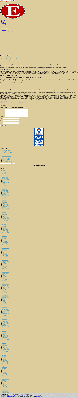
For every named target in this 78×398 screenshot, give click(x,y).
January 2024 (5, 204)
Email (1, 120)
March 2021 (4, 241)
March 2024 (4, 202)
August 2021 (4, 236)
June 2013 (4, 343)
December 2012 (5, 349)
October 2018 (5, 273)
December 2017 (5, 284)
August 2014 (4, 327)
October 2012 (5, 351)
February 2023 (5, 216)
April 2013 (4, 345)
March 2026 (4, 176)
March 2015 (4, 320)
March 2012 (4, 359)
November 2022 (5, 219)
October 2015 (5, 312)
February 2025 (5, 190)
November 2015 (5, 311)
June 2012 (4, 356)
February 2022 (5, 229)
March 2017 (4, 293)
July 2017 (4, 289)
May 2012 (4, 357)
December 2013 (5, 336)
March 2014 (4, 333)
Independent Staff (4, 58)
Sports (3, 25)
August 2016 (4, 301)
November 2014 (5, 324)
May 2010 (4, 383)
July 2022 (4, 224)
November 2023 (5, 206)
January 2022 (5, 230)
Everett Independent (4, 1)
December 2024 (5, 192)
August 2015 (4, 314)
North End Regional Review (7, 159)
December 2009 (5, 388)
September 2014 (5, 326)
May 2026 (4, 173)
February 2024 (5, 203)
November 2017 (5, 285)
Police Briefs (4, 24)
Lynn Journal (4, 157)
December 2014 (5, 323)
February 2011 (5, 373)
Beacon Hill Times (6, 150)
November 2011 (5, 363)
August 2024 (4, 196)
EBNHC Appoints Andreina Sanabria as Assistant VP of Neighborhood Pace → (15, 102)
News (3, 22)
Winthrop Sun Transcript (7, 161)
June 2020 (4, 251)
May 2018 (4, 278)
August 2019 (4, 262)
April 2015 (4, 319)
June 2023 (4, 212)
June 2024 (4, 198)
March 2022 (4, 228)
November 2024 (5, 193)
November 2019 (5, 259)
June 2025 (4, 185)
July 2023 (4, 210)
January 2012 (5, 361)
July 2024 (4, 197)
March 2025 (4, 189)
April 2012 (4, 358)
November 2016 (5, 298)
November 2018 (5, 272)
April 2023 (4, 214)
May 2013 (4, 344)
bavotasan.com (39, 396)
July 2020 (4, 250)
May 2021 (4, 239)
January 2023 (5, 217)
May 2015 (4, 317)
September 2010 (5, 379)
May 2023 (4, 213)
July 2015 (4, 315)
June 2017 (4, 290)
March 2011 (4, 372)
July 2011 (4, 368)
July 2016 (4, 302)
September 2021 (5, 234)
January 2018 (5, 283)
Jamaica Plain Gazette (6, 156)
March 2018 (4, 280)
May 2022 (4, 226)
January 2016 (5, 309)
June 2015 (4, 316)
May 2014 (4, 331)
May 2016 (4, 304)
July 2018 (4, 276)
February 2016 (5, 308)
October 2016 (5, 299)
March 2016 (4, 307)
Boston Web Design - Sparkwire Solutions (19, 395)
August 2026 (4, 170)
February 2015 (5, 321)
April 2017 (4, 292)
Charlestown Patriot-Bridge (7, 152)
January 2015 (5, 322)
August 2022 (4, 222)
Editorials (4, 21)
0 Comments (17, 58)
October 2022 (5, 220)
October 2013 (5, 338)
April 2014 (4, 332)
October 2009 (5, 391)
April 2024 (4, 201)
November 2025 (5, 180)
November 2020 (5, 245)
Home (3, 20)
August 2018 (4, 275)
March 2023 (4, 215)
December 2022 (5, 218)
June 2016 (4, 303)
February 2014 (5, 334)
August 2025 (4, 183)
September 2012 (5, 352)
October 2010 (5, 378)
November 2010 (5, 376)
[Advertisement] (39, 42)
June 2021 (4, 238)
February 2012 (5, 360)
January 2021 (5, 243)
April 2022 (4, 227)
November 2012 (5, 350)
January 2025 (5, 191)
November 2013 (5, 337)
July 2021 (4, 237)
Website (1, 123)
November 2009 (5, 390)
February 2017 (5, 295)
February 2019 (5, 268)
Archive (4, 26)
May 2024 (4, 200)
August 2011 (4, 367)
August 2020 (4, 249)
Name (1, 118)
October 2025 (5, 181)
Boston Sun (4, 151)
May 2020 (4, 252)
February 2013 (5, 347)
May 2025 (4, 186)
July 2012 (4, 355)
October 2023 (5, 207)
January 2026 (5, 178)
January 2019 (5, 269)
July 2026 (4, 171)
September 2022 (5, 221)
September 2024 (5, 195)
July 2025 (4, 184)
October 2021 (5, 233)
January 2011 (5, 374)
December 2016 (5, 297)
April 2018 (4, 279)
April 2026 (4, 174)
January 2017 (5, 296)
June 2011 (4, 369)
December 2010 (5, 375)
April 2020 (4, 253)
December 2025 (5, 179)
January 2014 (5, 335)
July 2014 (4, 328)
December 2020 (5, 244)
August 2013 (4, 340)
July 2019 (4, 263)
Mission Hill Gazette (6, 158)
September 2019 (5, 261)
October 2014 (5, 325)
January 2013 (5, 348)
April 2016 (4, 305)
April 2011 (4, 371)
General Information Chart (7, 31)
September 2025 (5, 182)
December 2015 (5, 310)
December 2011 (5, 362)
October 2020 (5, 246)
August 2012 (4, 354)
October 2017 (5, 286)
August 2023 (4, 209)
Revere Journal (5, 160)
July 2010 (4, 381)
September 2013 (5, 339)
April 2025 (4, 188)
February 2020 (5, 255)
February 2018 (5, 281)
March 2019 (4, 267)
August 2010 (4, 380)
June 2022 (4, 225)
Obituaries (4, 23)
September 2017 (5, 287)
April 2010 (4, 384)
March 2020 (4, 254)
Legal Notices (5, 28)
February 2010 (5, 386)
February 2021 (5, 242)
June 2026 (4, 172)
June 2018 (4, 277)
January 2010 (5, 387)
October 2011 (5, 364)
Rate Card (4, 30)
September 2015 (5, 313)
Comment (2, 116)
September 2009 (5, 392)
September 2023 (5, 208)
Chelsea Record (5, 153)
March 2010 (4, 385)
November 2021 (5, 232)
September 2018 (5, 274)
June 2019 (4, 264)
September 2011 (5, 366)
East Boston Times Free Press (8, 154)
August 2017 (4, 288)
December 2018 (5, 271)
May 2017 (4, 291)
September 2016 (5, 300)
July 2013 (4, 341)
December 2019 (5, 257)
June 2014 (4, 329)
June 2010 (4, 382)
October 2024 (5, 194)
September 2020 (5, 248)
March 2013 (4, 346)
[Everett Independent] (12, 18)
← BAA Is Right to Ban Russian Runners (8, 101)
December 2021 (5, 231)
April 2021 (4, 240)
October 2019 (5, 260)
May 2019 (4, 265)
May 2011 (4, 370)
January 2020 (5, 256)
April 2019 (4, 266)
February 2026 (5, 177)
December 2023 (5, 205)
